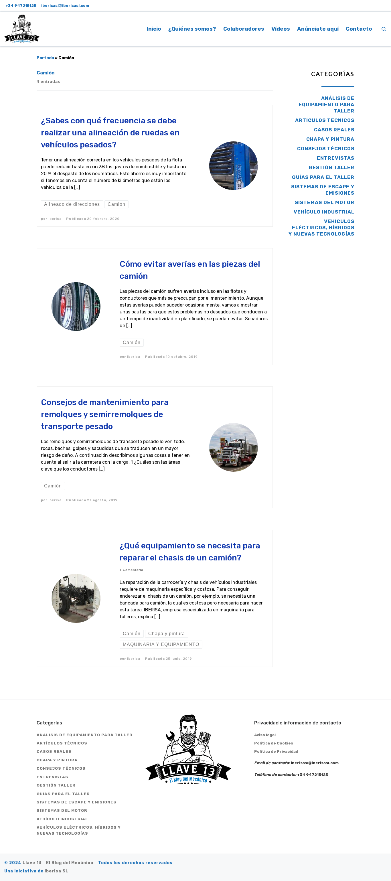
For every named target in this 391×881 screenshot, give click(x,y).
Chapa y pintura (330, 139)
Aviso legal (265, 734)
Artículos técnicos (324, 120)
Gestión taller (331, 167)
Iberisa (55, 219)
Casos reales (334, 130)
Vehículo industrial (324, 212)
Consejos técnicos (325, 148)
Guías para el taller (323, 177)
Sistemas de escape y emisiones (322, 190)
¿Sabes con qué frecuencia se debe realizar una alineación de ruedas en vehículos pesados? (110, 132)
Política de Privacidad (276, 751)
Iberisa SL (56, 871)
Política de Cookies (273, 743)
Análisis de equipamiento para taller (326, 104)
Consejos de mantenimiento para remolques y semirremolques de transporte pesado (105, 414)
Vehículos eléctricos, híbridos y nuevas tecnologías (321, 227)
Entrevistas (335, 158)
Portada (45, 58)
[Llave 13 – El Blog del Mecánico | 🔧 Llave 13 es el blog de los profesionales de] (22, 28)
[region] (74, 833)
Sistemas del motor (324, 202)
